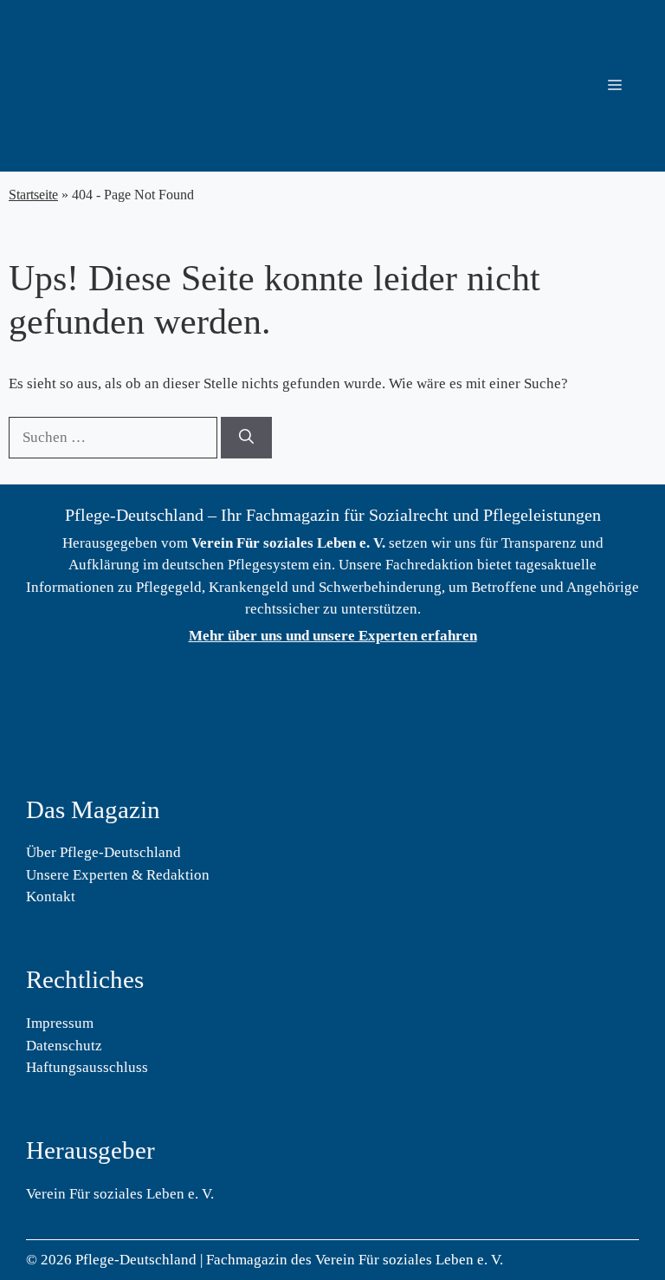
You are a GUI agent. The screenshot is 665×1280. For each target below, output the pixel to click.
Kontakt (50, 896)
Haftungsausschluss (87, 1067)
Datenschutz (64, 1045)
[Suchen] (246, 437)
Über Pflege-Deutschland (103, 852)
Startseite (33, 194)
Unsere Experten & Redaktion (118, 875)
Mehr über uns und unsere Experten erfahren (333, 635)
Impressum (60, 1023)
